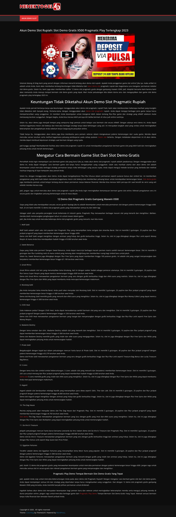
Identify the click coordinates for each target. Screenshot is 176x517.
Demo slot (24, 377)
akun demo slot (94, 86)
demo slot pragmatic (94, 111)
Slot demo (24, 417)
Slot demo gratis (149, 179)
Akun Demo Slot (29, 18)
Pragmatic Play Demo (88, 493)
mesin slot (102, 137)
